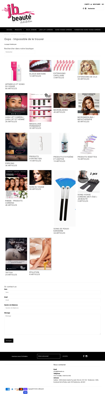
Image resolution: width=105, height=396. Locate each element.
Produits (18, 30)
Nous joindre (31, 30)
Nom (5, 289)
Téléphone (57, 373)
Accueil (10, 30)
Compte (87, 4)
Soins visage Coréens (63, 30)
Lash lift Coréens (46, 30)
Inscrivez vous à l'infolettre (19, 356)
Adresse (56, 378)
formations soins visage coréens (87, 30)
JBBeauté (41, 389)
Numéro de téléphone (11, 305)
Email (5, 297)
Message (7, 313)
